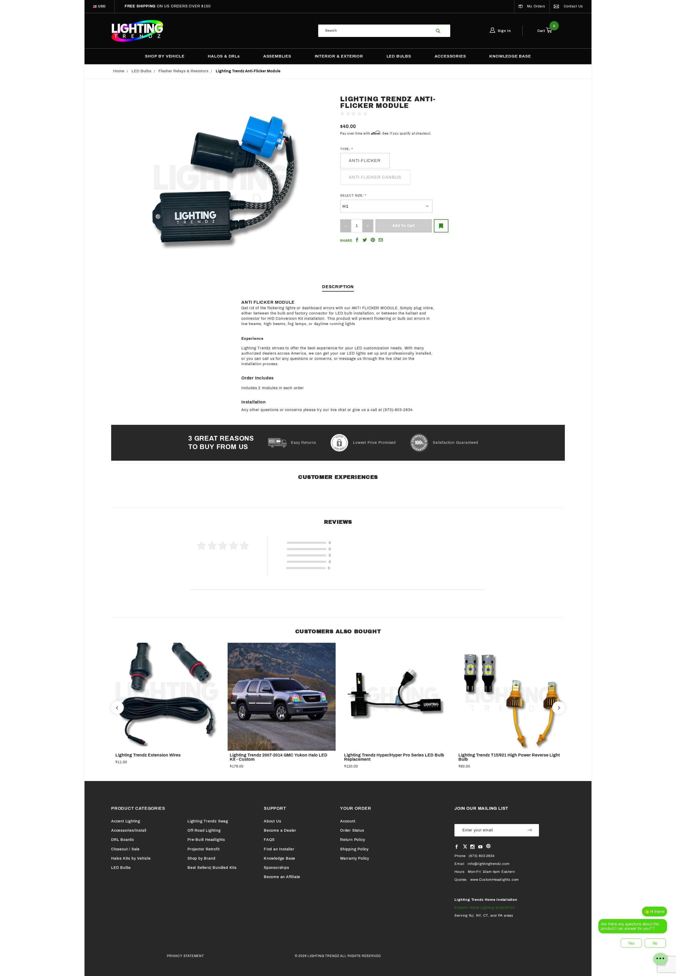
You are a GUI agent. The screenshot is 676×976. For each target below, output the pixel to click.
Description (338, 286)
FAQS (269, 840)
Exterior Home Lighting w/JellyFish (484, 908)
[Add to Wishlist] (441, 225)
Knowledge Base (279, 858)
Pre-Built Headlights (206, 840)
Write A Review (382, 114)
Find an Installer (279, 849)
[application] (634, 938)
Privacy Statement (185, 956)
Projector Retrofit (203, 849)
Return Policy (352, 840)
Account (347, 821)
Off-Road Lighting (204, 830)
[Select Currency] (95, 6)
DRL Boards (122, 840)
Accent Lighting (125, 821)
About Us (272, 821)
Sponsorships (276, 868)
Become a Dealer (280, 830)
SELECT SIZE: (352, 195)
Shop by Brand (201, 858)
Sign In (504, 31)
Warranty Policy (354, 858)
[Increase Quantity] (367, 225)
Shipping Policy (354, 849)
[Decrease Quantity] (345, 225)
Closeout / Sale (125, 849)
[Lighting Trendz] (137, 30)
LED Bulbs (121, 868)
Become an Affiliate (282, 877)
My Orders (535, 6)
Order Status (352, 830)
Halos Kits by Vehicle (131, 858)
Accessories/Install (128, 830)
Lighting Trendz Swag (207, 821)
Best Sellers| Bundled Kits (212, 868)
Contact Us (572, 6)
